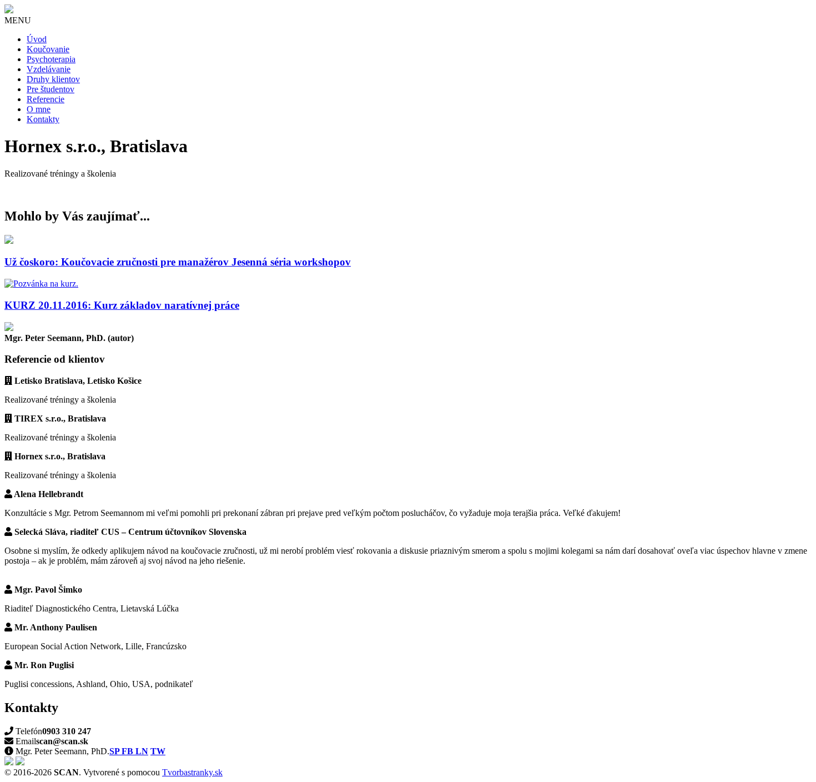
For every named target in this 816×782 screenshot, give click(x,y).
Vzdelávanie (48, 69)
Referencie (45, 99)
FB (128, 751)
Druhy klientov (53, 79)
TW (157, 751)
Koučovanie (48, 49)
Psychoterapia (51, 59)
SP (115, 751)
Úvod (37, 39)
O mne (39, 109)
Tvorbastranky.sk (192, 772)
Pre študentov (50, 89)
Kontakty (43, 119)
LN (141, 751)
